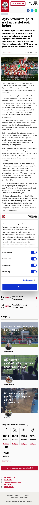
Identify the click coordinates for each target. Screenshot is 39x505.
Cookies (26, 495)
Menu (35, 5)
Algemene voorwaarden (19, 497)
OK (19, 287)
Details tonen (28, 280)
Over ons (8, 480)
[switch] (34, 258)
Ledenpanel (9, 487)
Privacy (18, 495)
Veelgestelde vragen (12, 482)
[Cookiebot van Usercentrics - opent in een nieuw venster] (28, 216)
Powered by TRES (26, 502)
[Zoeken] (30, 3)
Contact (7, 484)
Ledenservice (9, 477)
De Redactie (8, 52)
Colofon (9, 495)
